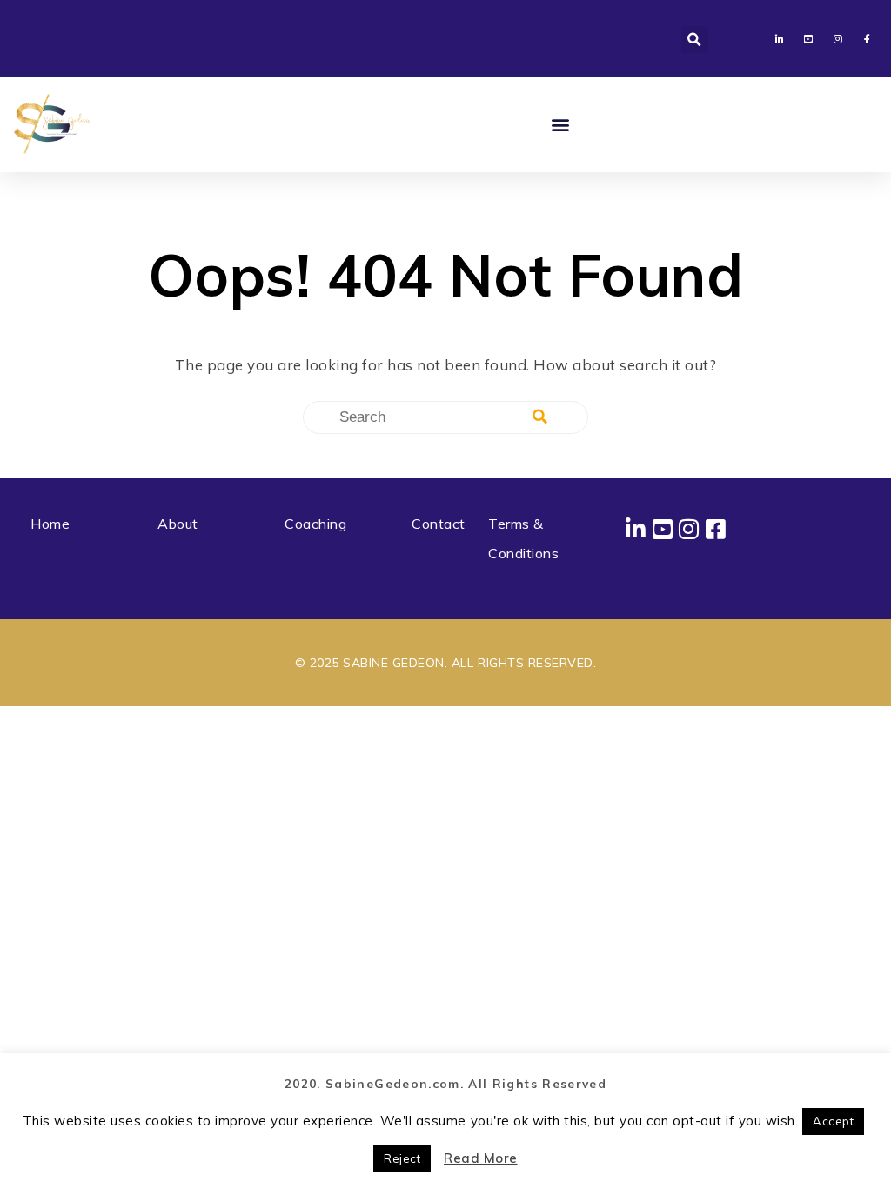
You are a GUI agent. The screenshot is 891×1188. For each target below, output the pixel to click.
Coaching (315, 523)
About (177, 523)
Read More (481, 1158)
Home (50, 523)
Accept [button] (833, 1121)
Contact (439, 523)
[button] (694, 39)
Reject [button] (402, 1158)
